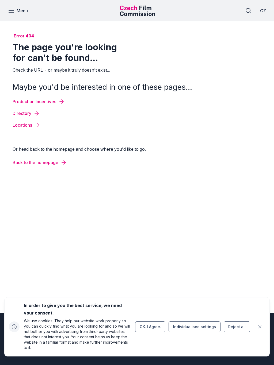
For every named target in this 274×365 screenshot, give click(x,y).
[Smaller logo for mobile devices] (137, 14)
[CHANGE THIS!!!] (259, 326)
